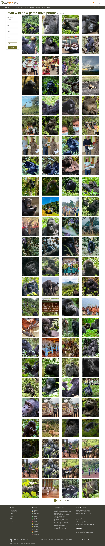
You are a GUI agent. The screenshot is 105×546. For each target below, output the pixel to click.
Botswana (36, 510)
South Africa (36, 528)
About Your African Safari (47, 539)
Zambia (35, 532)
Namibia (35, 524)
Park (8, 25)
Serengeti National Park (60, 525)
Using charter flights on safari (83, 511)
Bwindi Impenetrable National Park (62, 511)
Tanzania (35, 529)
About (48, 7)
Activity (8, 37)
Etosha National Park (59, 513)
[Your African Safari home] (23, 540)
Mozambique (36, 523)
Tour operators (13, 510)
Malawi (35, 521)
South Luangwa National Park (61, 527)
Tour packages (13, 511)
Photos (32, 7)
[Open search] (99, 2)
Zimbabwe (36, 534)
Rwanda (35, 526)
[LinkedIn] (88, 539)
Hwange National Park (59, 516)
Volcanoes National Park (60, 528)
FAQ (55, 539)
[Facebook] (82, 539)
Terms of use (68, 539)
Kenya (35, 518)
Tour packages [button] (18, 7)
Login (96, 7)
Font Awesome (89, 532)
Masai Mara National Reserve (61, 519)
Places (11, 513)
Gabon (35, 516)
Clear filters (12, 44)
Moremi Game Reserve (59, 520)
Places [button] (26, 7)
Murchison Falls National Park (61, 522)
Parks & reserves (14, 515)
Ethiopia (35, 515)
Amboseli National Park (59, 510)
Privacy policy (61, 539)
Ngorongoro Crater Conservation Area (63, 524)
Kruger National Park (59, 517)
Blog (43, 7)
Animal (8, 31)
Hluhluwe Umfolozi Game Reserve (62, 514)
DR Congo (36, 513)
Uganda (35, 531)
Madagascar (36, 519)
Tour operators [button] (8, 7)
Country (9, 19)
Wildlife (38, 7)
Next (68, 500)
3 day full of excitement (81, 521)
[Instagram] (87, 539)
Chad (34, 511)
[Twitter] (84, 539)
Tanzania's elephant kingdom (83, 510)
